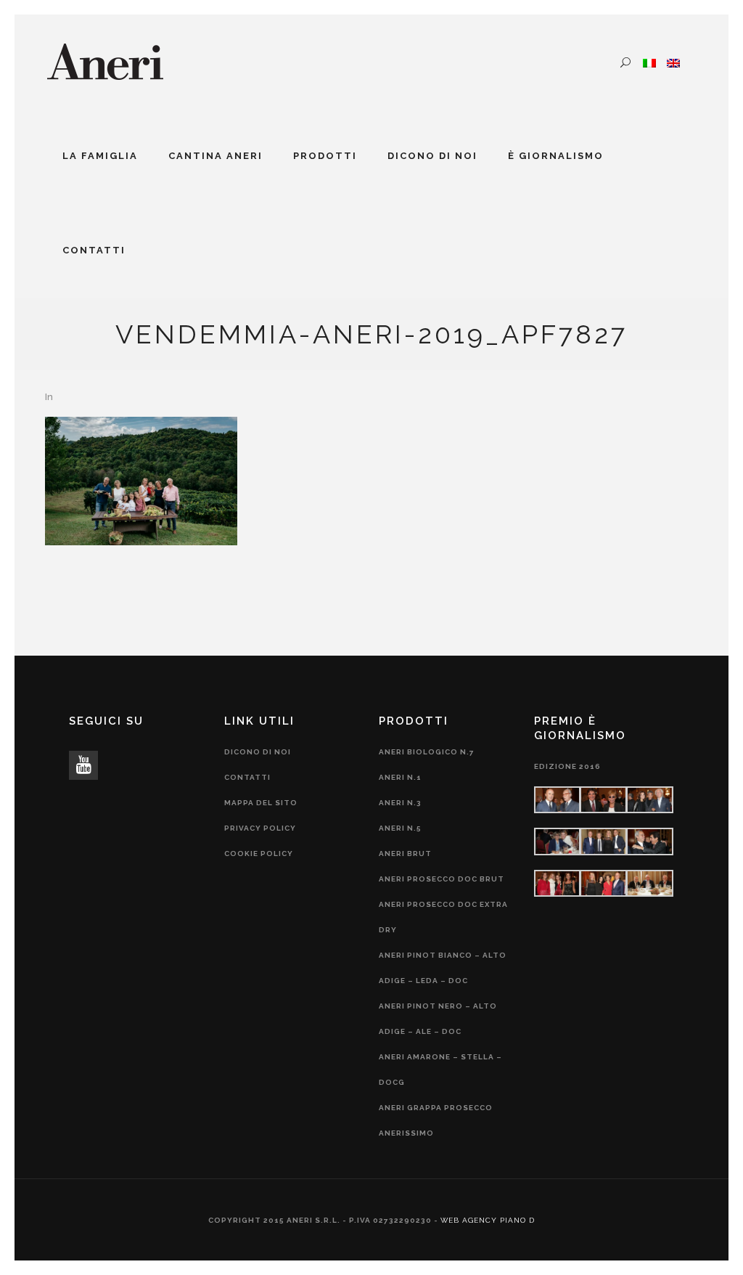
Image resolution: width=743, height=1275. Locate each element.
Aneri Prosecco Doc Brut (441, 879)
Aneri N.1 (400, 777)
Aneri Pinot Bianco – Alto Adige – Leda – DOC (442, 968)
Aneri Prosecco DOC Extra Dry (443, 917)
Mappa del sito (260, 803)
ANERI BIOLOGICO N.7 (427, 752)
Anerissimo (406, 1133)
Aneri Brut (405, 854)
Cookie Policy (258, 854)
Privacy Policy (260, 828)
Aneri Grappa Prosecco (436, 1108)
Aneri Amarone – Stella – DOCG (440, 1069)
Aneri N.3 (400, 803)
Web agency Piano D (487, 1220)
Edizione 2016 (567, 766)
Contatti (247, 777)
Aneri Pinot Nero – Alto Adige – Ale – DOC (438, 1018)
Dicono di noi (257, 752)
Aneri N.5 (400, 828)
